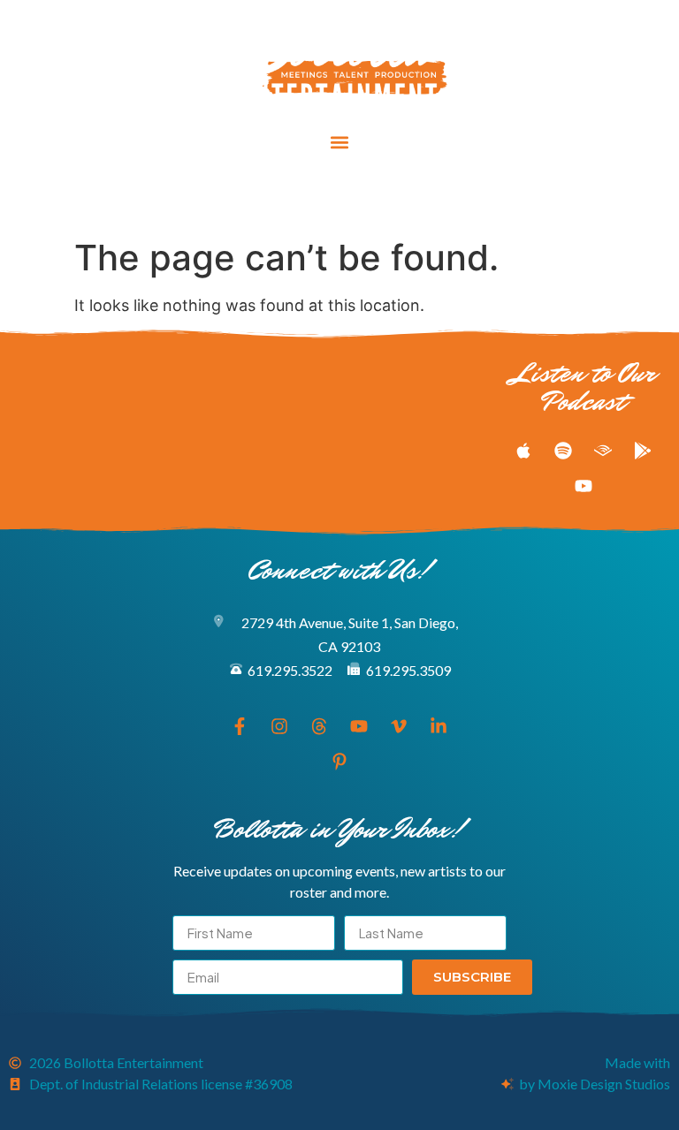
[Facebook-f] (241, 198)
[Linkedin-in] (405, 198)
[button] (340, 142)
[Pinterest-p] (437, 198)
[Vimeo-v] (372, 198)
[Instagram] (274, 198)
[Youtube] (339, 198)
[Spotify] (563, 450)
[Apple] (523, 450)
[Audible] (603, 450)
